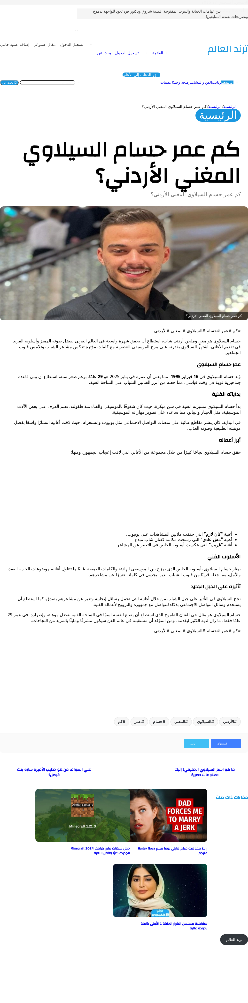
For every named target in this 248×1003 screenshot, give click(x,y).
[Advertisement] (124, 493)
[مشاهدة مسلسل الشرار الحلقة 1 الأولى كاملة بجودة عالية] (160, 916)
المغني (179, 721)
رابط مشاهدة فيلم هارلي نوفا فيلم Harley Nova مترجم (172, 850)
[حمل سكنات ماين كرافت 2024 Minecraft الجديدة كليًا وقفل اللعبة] (82, 840)
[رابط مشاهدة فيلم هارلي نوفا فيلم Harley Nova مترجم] (160, 840)
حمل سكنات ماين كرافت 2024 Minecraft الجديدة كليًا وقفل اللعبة (100, 850)
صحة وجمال (179, 82)
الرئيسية (227, 82)
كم (120, 721)
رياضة (216, 82)
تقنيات (165, 82)
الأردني (228, 721)
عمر (137, 721)
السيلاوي (204, 721)
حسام (158, 721)
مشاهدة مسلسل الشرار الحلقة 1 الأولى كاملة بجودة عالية (174, 926)
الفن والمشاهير (200, 82)
